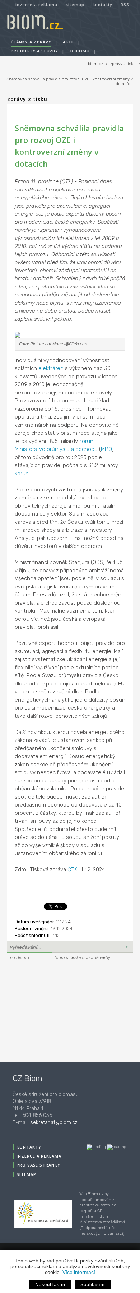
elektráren (51, 368)
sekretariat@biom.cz (54, 1122)
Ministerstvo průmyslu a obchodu (56, 449)
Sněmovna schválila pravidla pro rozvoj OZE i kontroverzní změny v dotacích (69, 81)
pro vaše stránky (38, 1165)
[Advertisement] (52, 1010)
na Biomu (19, 957)
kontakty (102, 4)
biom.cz (95, 63)
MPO (106, 449)
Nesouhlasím (50, 1284)
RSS (125, 4)
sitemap (75, 4)
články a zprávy (31, 42)
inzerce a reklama (36, 4)
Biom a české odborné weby (82, 957)
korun (86, 441)
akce (68, 42)
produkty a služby (34, 51)
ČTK (72, 869)
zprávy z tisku (123, 63)
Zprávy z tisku (27, 99)
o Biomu (80, 51)
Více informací (78, 1272)
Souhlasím (92, 1284)
